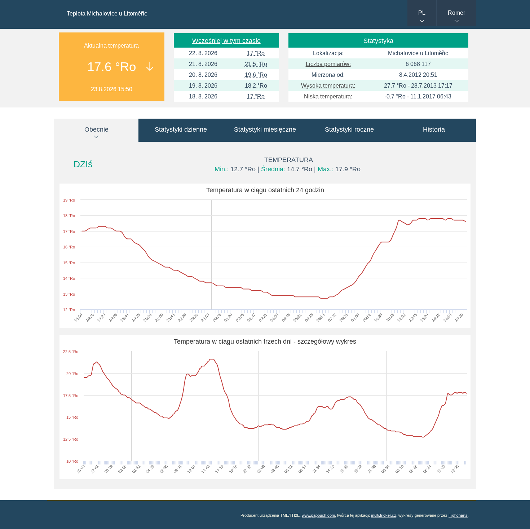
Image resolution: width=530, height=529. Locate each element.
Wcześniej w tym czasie (226, 40)
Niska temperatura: (328, 96)
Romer (456, 13)
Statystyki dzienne (181, 129)
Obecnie (96, 129)
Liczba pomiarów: (328, 64)
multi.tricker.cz (383, 515)
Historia (434, 129)
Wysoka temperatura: (328, 86)
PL (421, 13)
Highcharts (458, 515)
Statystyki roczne (349, 129)
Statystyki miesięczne (265, 129)
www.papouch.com (318, 515)
